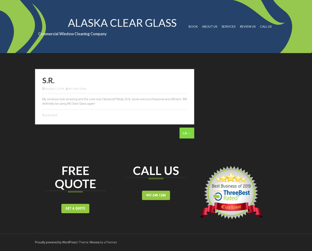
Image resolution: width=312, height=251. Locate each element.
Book (193, 26)
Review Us (248, 26)
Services (229, 26)
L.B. (187, 133)
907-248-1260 (156, 195)
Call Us (266, 26)
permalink (51, 115)
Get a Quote (75, 208)
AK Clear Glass (77, 88)
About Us (209, 26)
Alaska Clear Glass (122, 22)
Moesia (95, 242)
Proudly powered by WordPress (56, 242)
